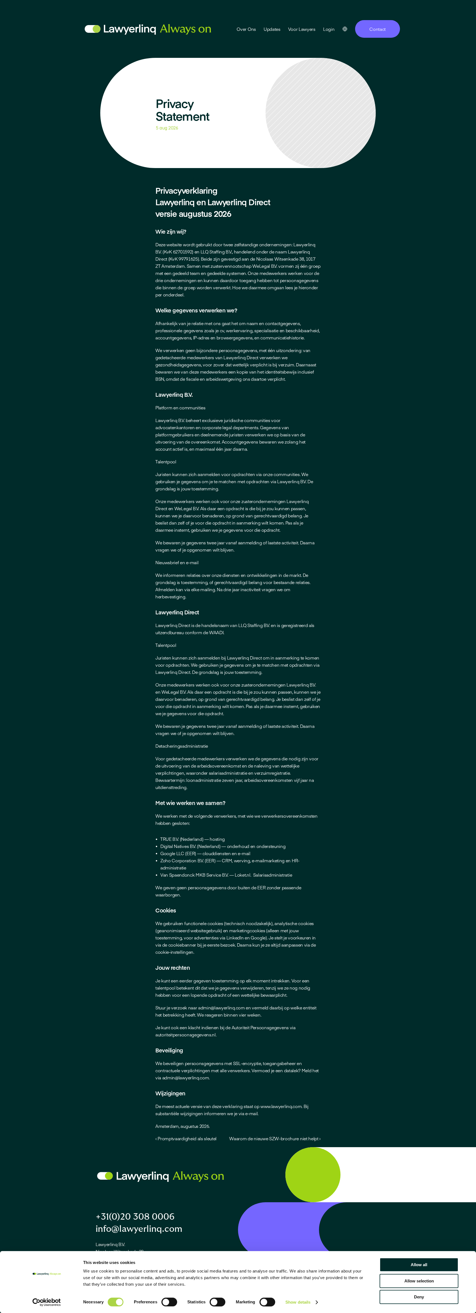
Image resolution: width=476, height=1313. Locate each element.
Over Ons (246, 29)
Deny (419, 1297)
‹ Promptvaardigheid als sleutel (186, 1138)
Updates (272, 29)
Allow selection (419, 1281)
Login (328, 29)
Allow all (419, 1264)
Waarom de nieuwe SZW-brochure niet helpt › (275, 1138)
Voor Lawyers (301, 29)
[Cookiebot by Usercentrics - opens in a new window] (47, 1302)
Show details (297, 1302)
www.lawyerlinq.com (280, 1106)
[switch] (169, 1302)
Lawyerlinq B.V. (110, 1244)
